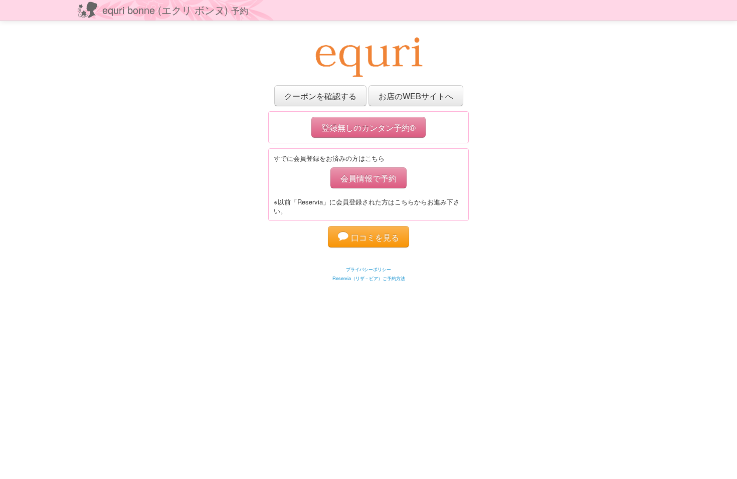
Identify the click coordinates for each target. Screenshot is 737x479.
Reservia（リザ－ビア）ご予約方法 (368, 278)
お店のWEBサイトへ (416, 96)
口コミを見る (373, 237)
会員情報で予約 (368, 178)
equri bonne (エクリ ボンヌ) (175, 10)
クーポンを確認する (320, 96)
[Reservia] (369, 257)
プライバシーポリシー (368, 269)
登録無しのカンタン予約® (368, 127)
